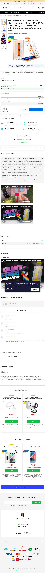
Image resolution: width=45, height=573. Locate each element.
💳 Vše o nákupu (10, 3)
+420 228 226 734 (39, 7)
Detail (11, 421)
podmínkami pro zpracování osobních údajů (18, 505)
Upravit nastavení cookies (31, 568)
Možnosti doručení (41, 85)
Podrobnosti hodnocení (23, 33)
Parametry (12, 148)
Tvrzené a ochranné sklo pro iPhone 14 (35, 243)
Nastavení (9, 288)
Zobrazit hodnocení (22, 142)
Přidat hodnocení (22, 310)
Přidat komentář (13, 356)
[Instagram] (27, 533)
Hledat (31, 7)
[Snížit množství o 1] (23, 110)
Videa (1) (18, 148)
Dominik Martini (26, 570)
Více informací (7, 74)
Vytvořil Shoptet (20, 570)
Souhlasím (35, 289)
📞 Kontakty (3, 3)
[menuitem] (5, 12)
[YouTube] (30, 533)
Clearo (27, 115)
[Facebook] (24, 533)
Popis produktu (5, 148)
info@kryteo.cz (23, 524)
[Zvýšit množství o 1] (27, 110)
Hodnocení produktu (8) (27, 148)
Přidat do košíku (36, 109)
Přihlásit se (36, 502)
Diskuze (36, 148)
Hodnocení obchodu (22, 136)
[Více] (41, 12)
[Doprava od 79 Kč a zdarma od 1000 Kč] (22, 559)
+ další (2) (3, 48)
